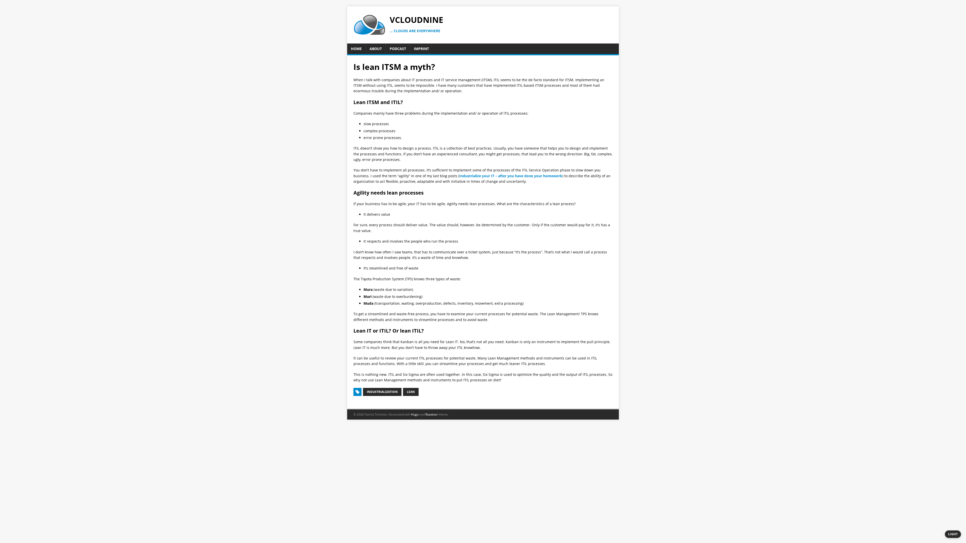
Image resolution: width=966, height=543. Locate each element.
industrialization (382, 392)
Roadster (431, 414)
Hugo (415, 414)
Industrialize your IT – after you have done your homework (510, 175)
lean (411, 392)
